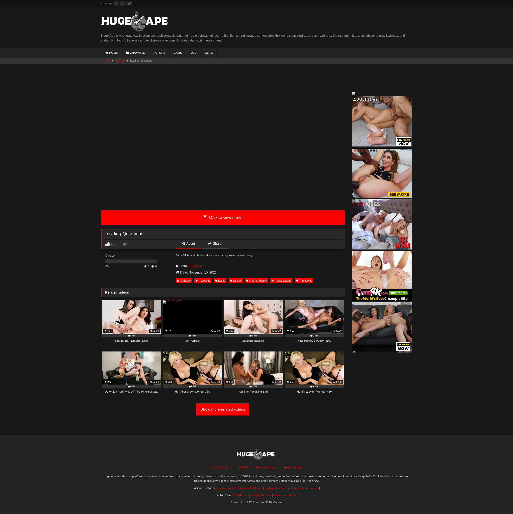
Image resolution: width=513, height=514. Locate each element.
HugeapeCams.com (277, 488)
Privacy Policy (266, 467)
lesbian (237, 280)
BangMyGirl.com (261, 495)
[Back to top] (500, 502)
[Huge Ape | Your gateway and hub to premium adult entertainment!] (136, 21)
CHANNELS (137, 52)
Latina (221, 280)
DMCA (244, 467)
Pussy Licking (283, 280)
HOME (113, 52)
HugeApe (195, 266)
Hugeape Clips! (226, 488)
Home (106, 60)
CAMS (178, 52)
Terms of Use (293, 467)
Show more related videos (222, 409)
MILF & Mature (258, 280)
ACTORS (159, 52)
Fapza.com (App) (285, 495)
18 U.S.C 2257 (221, 467)
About (190, 243)
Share (217, 243)
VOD (193, 52)
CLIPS (209, 52)
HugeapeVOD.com (250, 488)
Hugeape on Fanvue (305, 488)
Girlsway (120, 60)
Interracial (204, 280)
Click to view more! (225, 217)
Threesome (305, 280)
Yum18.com (240, 495)
